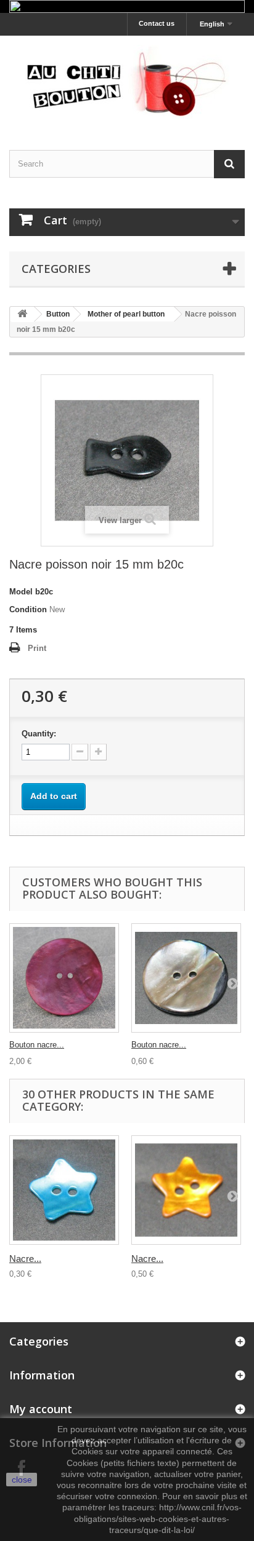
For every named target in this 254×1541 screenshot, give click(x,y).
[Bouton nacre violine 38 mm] (64, 978)
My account (40, 1408)
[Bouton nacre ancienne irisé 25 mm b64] (186, 978)
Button (58, 314)
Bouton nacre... (36, 1044)
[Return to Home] (22, 314)
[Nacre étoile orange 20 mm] (186, 1190)
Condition (28, 609)
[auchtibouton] (127, 82)
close (22, 1479)
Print (37, 648)
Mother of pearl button (126, 314)
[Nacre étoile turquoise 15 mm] (64, 1190)
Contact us (156, 23)
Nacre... (25, 1258)
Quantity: (39, 733)
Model (21, 591)
